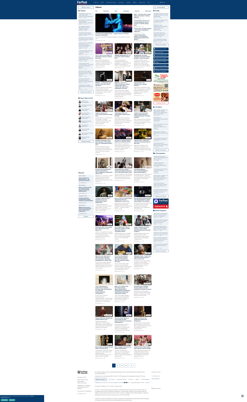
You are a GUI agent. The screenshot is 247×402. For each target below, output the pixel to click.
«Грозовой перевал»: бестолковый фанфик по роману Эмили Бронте (141, 171)
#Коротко (121, 2)
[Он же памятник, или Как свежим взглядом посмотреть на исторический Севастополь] (123, 158)
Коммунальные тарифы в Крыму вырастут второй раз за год (86, 86)
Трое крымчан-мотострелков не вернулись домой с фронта (86, 38)
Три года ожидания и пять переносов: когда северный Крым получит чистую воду (160, 228)
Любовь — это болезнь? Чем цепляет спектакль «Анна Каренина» (103, 84)
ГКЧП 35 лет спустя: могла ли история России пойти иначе (160, 233)
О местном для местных (161, 55)
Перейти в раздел (85, 141)
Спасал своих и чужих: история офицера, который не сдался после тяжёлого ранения (86, 65)
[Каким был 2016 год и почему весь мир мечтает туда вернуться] (104, 215)
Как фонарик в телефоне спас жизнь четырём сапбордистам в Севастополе (86, 21)
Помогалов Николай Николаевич (86, 121)
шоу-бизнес (109, 315)
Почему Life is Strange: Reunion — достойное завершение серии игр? (142, 30)
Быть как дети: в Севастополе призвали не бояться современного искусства (123, 200)
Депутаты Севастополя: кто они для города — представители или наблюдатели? (85, 189)
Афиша (134, 2)
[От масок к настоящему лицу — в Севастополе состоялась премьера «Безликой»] (113, 14)
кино (149, 80)
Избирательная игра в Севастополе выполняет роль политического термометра (85, 209)
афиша (148, 52)
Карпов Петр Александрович (85, 101)
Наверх (242, 396)
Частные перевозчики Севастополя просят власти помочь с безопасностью (160, 184)
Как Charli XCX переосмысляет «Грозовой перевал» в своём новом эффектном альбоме (142, 200)
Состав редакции (145, 379)
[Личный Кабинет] (160, 2)
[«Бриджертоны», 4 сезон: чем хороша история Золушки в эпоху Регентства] (142, 244)
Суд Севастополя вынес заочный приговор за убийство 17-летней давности (86, 80)
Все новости (112, 379)
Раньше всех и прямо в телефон (160, 62)
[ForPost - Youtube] (126, 382)
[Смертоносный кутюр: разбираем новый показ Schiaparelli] (142, 306)
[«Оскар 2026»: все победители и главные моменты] (142, 71)
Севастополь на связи (160, 49)
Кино (116, 11)
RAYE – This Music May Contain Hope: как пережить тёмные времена (142, 16)
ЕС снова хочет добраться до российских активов (161, 20)
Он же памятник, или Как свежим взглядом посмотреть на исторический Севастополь (123, 171)
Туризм (128, 2)
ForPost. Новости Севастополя (114, 386)
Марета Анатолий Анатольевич (86, 117)
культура (128, 110)
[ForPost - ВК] (124, 382)
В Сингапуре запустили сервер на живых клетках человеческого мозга (160, 34)
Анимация (126, 11)
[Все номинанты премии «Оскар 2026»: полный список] (104, 335)
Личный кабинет (161, 7)
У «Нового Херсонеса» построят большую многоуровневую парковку (160, 164)
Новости (96, 2)
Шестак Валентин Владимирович (86, 113)
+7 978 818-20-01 (156, 376)
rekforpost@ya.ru (156, 378)
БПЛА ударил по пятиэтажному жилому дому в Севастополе (161, 119)
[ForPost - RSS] (123, 382)
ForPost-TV (131, 379)
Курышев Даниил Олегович (86, 137)
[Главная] (82, 2)
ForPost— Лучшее (144, 382)
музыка (110, 52)
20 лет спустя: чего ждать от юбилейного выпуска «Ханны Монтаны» (103, 57)
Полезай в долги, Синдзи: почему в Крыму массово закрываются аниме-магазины (142, 288)
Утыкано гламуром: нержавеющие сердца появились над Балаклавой (86, 199)
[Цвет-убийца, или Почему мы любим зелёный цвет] (123, 335)
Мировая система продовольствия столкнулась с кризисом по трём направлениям (160, 27)
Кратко (137, 379)
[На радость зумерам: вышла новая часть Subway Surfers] (123, 129)
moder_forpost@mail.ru (86, 391)
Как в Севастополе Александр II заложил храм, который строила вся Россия (161, 221)
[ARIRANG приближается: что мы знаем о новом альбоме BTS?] (123, 44)
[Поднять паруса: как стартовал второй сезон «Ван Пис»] (104, 101)
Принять (12, 400)
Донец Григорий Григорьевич (85, 109)
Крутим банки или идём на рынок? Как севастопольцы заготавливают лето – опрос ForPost (85, 73)
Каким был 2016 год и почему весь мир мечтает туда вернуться (103, 229)
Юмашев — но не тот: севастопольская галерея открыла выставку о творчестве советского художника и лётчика (122, 85)
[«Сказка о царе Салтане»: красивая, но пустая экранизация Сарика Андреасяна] (104, 186)
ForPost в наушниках (161, 71)
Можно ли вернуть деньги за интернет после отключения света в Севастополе (160, 239)
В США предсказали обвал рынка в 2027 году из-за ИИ (160, 40)
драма (148, 137)
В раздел (86, 216)
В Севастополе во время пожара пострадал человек (85, 33)
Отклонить (4, 400)
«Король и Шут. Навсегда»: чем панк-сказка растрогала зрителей (142, 142)
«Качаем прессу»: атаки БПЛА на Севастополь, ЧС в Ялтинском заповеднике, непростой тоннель (86, 45)
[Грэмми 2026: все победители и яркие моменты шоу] (104, 306)
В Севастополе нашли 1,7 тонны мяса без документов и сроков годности (161, 158)
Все (96, 11)
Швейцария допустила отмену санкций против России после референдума (161, 15)
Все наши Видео (159, 52)
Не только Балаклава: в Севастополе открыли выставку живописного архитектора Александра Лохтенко (122, 258)
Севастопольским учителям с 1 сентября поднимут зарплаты (86, 52)
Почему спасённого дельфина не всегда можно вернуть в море (161, 245)
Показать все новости (86, 92)
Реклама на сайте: (156, 372)
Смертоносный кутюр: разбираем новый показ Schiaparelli (140, 319)
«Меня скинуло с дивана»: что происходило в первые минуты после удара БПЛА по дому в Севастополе (160, 112)
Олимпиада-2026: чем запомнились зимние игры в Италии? (122, 114)
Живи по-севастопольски (161, 68)
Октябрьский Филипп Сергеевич (87, 105)
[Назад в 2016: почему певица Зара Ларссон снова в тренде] (142, 335)
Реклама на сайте (81, 377)
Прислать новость (86, 7)
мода (110, 224)
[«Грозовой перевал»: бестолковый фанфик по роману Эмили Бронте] (142, 158)
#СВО (102, 2)
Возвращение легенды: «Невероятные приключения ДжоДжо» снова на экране (142, 57)
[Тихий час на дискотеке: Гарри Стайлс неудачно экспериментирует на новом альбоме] (142, 101)
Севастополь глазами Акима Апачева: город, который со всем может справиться (160, 215)
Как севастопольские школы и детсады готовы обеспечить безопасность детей (161, 191)
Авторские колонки (122, 379)
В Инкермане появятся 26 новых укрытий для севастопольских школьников (86, 15)
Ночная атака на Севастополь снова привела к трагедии (161, 138)
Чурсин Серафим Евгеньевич (86, 129)
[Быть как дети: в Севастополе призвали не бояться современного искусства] (123, 186)
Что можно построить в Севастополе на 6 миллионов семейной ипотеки (86, 58)
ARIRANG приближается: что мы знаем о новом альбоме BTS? (123, 57)
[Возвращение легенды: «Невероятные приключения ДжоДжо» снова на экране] (142, 44)
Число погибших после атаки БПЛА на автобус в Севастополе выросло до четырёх (160, 126)
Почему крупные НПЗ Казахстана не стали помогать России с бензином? (161, 144)
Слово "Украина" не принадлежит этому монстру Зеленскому (84, 179)
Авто (148, 2)
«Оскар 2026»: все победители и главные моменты (140, 84)
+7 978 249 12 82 (81, 393)
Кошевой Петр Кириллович (85, 125)
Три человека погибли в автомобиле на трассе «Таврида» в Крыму (84, 28)
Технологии (142, 2)
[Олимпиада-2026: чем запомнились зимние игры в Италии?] (123, 101)
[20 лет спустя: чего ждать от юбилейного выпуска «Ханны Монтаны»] (104, 44)
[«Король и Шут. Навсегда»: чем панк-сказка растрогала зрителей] (142, 129)
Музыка (137, 11)
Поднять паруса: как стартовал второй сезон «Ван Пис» (103, 114)
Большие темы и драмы (161, 65)
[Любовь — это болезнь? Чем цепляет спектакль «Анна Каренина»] (104, 71)
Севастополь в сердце (160, 58)
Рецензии (106, 11)
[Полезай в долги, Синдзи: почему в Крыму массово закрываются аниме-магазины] (142, 275)
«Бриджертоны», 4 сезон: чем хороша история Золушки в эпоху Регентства (142, 257)
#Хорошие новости (111, 2)
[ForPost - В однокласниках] (128, 382)
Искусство (148, 11)
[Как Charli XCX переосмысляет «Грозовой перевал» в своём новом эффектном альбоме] (142, 186)
